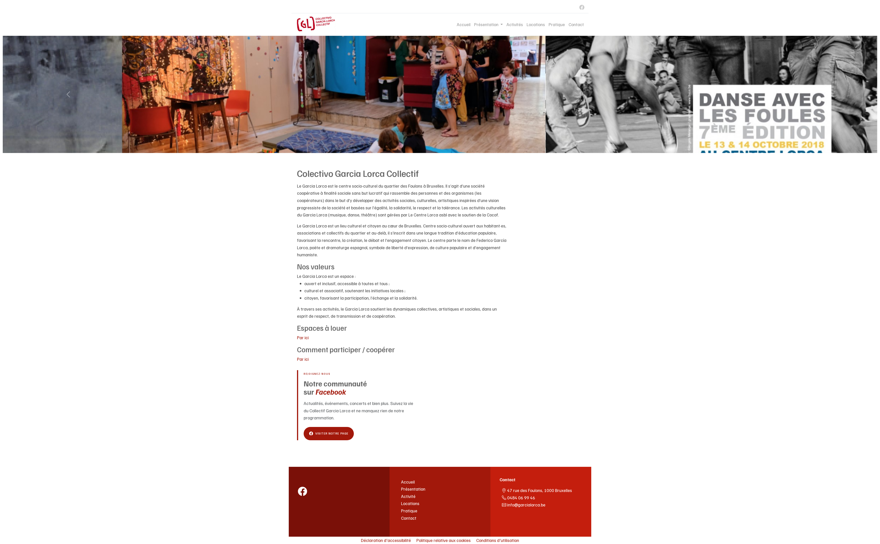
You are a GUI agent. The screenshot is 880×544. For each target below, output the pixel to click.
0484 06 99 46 (521, 497)
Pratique (557, 24)
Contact (576, 24)
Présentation (413, 489)
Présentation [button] (486, 24)
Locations (536, 24)
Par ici (303, 337)
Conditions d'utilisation (497, 540)
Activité (408, 496)
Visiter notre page (331, 433)
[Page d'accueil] (318, 479)
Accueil (463, 24)
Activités (514, 24)
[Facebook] (579, 6)
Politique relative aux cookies (443, 540)
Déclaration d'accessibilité (386, 540)
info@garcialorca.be (526, 504)
